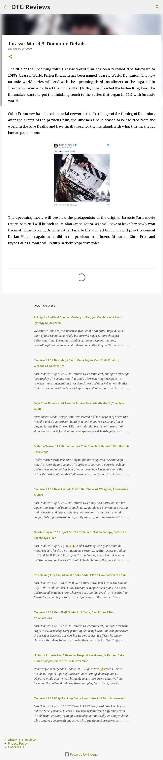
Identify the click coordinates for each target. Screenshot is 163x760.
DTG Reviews (30, 6)
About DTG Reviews (22, 740)
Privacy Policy (18, 743)
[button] (10, 57)
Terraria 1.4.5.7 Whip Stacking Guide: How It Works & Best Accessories (79, 698)
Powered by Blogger (84, 754)
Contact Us (16, 747)
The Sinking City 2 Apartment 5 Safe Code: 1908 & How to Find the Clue (80, 575)
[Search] (157, 7)
